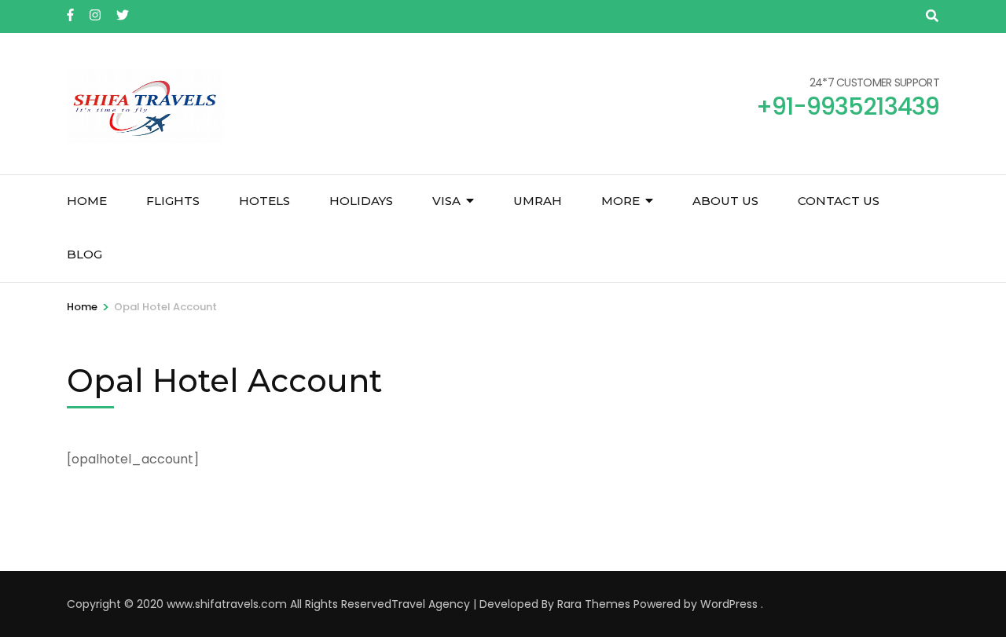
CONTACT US (838, 200)
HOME (87, 200)
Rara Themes (593, 604)
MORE (620, 200)
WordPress (729, 604)
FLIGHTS (173, 200)
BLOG (84, 254)
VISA (446, 200)
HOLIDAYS (361, 200)
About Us (725, 200)
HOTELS (264, 200)
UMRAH (537, 200)
